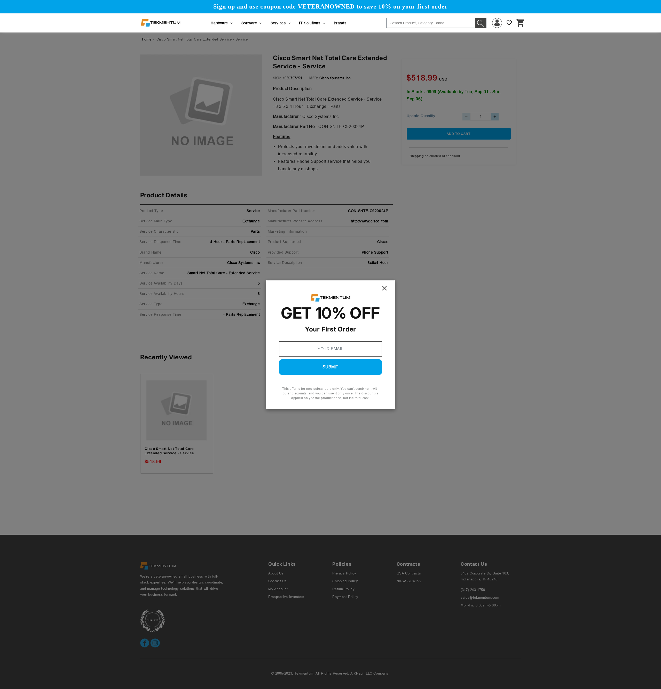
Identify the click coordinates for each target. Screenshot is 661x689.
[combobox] (436, 23)
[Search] (480, 23)
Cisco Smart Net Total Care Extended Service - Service (169, 451)
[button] (222, 23)
